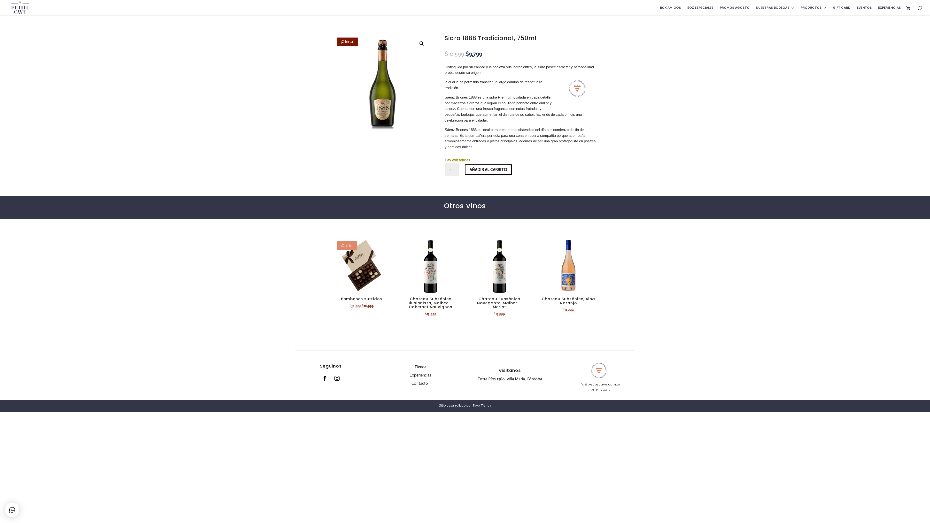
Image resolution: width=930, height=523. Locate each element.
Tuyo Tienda (482, 405)
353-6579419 (599, 390)
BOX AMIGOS (670, 8)
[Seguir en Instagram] (337, 378)
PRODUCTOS (811, 8)
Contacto (419, 383)
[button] (421, 43)
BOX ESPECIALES (700, 8)
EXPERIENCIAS (889, 8)
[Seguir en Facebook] (325, 378)
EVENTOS (864, 8)
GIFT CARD (842, 8)
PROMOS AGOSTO (735, 8)
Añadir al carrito (488, 169)
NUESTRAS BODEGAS (773, 8)
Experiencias (420, 375)
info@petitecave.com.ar (599, 384)
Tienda (420, 366)
